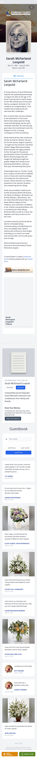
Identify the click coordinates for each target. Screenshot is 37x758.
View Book (9, 387)
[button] (18, 518)
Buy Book (21, 387)
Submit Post (18, 452)
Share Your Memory (12, 418)
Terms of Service (24, 749)
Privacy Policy (13, 749)
